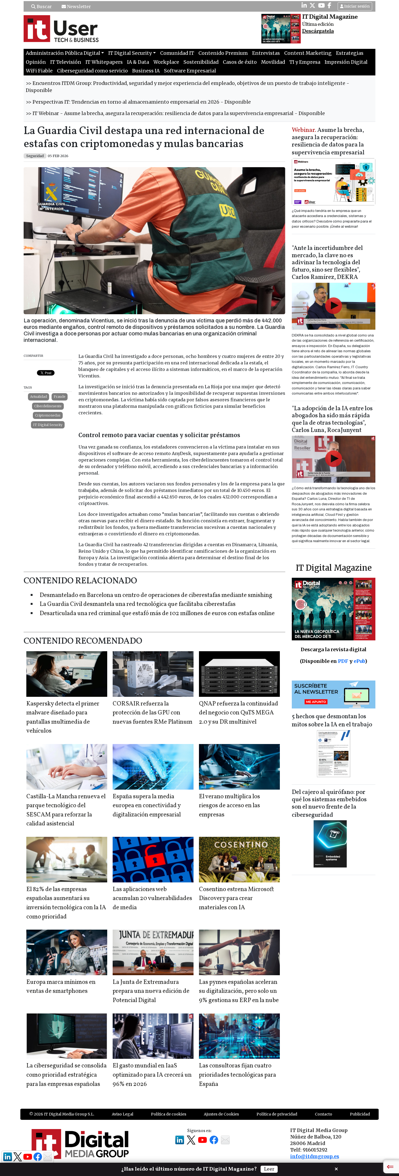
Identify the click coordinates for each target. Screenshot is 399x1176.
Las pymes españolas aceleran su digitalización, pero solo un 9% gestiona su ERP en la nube (239, 991)
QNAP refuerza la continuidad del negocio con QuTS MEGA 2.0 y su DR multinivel (238, 713)
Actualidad (38, 397)
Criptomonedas (48, 415)
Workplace (166, 62)
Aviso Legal (122, 1114)
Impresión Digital (346, 62)
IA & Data (138, 62)
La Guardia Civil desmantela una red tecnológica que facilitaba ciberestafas (138, 604)
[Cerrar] (336, 1168)
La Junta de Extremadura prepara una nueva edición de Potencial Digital (151, 991)
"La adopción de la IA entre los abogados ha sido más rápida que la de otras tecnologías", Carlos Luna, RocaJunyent (332, 420)
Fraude (59, 397)
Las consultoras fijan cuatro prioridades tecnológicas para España (237, 1075)
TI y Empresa (304, 62)
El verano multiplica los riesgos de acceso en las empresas (229, 806)
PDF (343, 661)
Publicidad (360, 1114)
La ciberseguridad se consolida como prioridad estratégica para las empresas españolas (66, 1075)
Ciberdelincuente (48, 406)
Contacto (323, 1114)
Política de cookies (168, 1114)
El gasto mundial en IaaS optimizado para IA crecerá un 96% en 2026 (152, 1075)
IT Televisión (65, 62)
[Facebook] (329, 5)
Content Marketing (308, 53)
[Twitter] (312, 5)
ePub (359, 661)
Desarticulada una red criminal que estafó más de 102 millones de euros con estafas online (157, 613)
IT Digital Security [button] (130, 53)
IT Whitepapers (104, 62)
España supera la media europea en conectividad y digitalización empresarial (147, 806)
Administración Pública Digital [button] (63, 53)
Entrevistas (266, 53)
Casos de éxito (240, 62)
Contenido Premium (223, 53)
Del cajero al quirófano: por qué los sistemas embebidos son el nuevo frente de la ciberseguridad (329, 803)
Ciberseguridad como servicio (92, 71)
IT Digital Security (47, 425)
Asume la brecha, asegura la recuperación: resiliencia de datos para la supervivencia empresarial (328, 141)
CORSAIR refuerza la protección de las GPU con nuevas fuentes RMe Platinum (152, 713)
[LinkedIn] (304, 5)
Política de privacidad (276, 1114)
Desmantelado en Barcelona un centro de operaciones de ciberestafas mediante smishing (156, 595)
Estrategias (349, 53)
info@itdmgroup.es (314, 1156)
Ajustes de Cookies (221, 1114)
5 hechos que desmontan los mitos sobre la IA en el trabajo (332, 721)
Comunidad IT (177, 53)
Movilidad (273, 62)
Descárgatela (318, 31)
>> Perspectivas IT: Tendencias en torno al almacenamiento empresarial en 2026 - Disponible (138, 102)
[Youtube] (321, 5)
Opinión (36, 62)
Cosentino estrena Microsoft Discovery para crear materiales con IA (236, 898)
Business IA (146, 71)
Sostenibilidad (200, 62)
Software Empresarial (190, 71)
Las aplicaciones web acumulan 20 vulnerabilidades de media (152, 898)
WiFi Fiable (39, 71)
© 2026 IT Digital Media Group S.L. (61, 1114)
